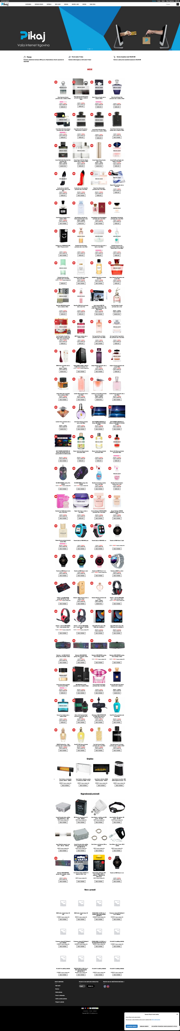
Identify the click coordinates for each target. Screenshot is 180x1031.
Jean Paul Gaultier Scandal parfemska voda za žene (116, 322)
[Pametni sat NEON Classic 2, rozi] (99, 577)
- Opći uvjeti (57, 1001)
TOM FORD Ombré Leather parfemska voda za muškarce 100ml (81, 701)
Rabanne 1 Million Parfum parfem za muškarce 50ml (81, 614)
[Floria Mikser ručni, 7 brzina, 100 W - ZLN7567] (117, 850)
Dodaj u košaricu (116, 153)
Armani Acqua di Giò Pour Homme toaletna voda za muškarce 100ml (81, 176)
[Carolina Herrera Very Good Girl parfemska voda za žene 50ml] (81, 194)
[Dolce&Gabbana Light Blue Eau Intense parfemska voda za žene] (81, 223)
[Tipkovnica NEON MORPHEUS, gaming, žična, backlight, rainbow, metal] (81, 661)
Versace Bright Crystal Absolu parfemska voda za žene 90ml (99, 701)
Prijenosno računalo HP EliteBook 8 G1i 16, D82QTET (81, 958)
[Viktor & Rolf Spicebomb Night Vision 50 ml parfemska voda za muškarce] (81, 721)
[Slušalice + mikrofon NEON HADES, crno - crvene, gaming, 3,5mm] (117, 603)
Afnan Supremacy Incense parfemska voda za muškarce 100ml (63, 114)
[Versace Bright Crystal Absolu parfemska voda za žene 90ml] (99, 690)
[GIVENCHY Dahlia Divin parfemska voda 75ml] (99, 283)
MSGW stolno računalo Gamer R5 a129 (81, 929)
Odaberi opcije (63, 182)
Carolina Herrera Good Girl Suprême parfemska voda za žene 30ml (63, 205)
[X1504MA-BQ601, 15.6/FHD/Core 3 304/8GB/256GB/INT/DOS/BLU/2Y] (99, 947)
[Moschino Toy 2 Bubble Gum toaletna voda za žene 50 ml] (63, 517)
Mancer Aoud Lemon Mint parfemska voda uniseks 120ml (81, 467)
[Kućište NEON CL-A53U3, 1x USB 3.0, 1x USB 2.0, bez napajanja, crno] (81, 371)
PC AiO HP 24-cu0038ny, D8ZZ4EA (117, 957)
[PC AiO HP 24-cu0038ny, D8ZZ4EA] (117, 947)
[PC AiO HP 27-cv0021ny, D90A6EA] (99, 974)
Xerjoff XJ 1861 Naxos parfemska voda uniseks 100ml (81, 761)
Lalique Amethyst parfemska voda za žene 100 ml (99, 382)
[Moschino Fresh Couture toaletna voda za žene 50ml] (99, 489)
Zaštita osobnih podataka (156, 1019)
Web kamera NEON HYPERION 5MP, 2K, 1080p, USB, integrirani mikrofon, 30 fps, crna (99, 732)
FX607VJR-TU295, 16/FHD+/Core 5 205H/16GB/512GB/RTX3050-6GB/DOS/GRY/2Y (81, 986)
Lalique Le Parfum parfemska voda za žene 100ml (117, 382)
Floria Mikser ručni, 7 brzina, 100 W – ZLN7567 (117, 861)
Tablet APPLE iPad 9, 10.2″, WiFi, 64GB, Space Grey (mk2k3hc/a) (117, 642)
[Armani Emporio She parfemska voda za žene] (99, 166)
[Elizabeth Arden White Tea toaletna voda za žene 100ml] (81, 283)
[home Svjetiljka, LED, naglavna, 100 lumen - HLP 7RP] (117, 823)
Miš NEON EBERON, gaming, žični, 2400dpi (81, 499)
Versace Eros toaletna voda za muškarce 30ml (63, 731)
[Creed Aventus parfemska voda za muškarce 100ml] (63, 223)
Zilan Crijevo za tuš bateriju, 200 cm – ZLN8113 (99, 861)
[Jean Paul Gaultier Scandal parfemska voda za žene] (117, 311)
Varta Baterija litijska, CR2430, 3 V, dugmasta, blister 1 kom (81, 889)
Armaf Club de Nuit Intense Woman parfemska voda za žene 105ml (63, 145)
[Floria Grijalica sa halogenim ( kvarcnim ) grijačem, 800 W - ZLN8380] (101, 785)
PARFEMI (84, 4)
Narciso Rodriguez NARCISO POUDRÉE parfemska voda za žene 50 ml (117, 528)
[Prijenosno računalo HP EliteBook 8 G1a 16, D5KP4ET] (117, 919)
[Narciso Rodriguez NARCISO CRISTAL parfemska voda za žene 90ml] (99, 517)
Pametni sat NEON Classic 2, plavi (81, 587)
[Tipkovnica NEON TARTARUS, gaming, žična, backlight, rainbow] (117, 661)
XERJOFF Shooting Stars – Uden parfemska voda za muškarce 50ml (63, 761)
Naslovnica (154, 1)
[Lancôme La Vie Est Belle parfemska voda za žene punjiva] (99, 399)
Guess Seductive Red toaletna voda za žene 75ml (117, 294)
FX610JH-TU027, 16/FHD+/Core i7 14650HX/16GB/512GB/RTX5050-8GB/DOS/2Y (99, 930)
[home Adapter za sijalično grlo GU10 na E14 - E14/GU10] (99, 823)
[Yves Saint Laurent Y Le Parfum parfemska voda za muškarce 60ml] (117, 750)
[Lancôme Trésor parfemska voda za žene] (63, 428)
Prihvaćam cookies (132, 1026)
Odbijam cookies (144, 1026)
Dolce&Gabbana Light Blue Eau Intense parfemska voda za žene (81, 234)
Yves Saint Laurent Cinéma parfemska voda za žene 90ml (99, 761)
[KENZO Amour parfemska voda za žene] (63, 371)
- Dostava (57, 1005)
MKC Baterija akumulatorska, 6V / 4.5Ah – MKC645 (81, 834)
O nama (159, 1)
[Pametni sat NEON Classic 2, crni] (63, 577)
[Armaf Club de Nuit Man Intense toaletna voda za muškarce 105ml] (117, 135)
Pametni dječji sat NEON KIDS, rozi (99, 556)
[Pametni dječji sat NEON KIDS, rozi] (99, 546)
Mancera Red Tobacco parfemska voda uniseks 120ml (117, 467)
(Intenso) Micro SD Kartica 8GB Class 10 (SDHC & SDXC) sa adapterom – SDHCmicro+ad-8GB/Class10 (99, 890)
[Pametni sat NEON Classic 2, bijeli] (117, 546)
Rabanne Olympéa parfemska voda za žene (99, 614)
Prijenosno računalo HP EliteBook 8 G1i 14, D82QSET (63, 958)
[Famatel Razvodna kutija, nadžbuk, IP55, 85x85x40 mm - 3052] (63, 823)
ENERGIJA (66, 4)
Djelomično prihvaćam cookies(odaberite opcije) (164, 1026)
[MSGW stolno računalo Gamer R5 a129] (81, 919)
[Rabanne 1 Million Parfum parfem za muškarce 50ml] (81, 603)
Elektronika (28, 4)
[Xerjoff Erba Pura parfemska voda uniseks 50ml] (117, 721)
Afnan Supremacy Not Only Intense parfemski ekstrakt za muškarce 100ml (81, 114)
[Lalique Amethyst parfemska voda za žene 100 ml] (99, 371)
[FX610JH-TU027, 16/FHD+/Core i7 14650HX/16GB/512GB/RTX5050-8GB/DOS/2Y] (99, 919)
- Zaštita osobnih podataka (61, 1014)
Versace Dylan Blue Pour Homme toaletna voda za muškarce (117, 701)
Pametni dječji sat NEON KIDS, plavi (81, 556)
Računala (49, 4)
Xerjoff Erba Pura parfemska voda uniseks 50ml (117, 731)
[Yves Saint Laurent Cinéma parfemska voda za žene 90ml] (99, 750)
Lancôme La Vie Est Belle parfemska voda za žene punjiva (99, 410)
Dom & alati (57, 4)
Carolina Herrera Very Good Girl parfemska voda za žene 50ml (81, 204)
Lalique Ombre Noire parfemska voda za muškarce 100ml (63, 410)
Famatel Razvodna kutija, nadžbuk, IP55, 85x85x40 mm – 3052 (63, 834)
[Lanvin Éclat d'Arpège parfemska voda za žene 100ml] (81, 428)
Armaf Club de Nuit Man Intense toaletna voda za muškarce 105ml (117, 145)
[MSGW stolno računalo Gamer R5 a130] (63, 919)
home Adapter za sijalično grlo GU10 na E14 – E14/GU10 (99, 834)
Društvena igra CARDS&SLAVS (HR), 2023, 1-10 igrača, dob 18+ (63, 262)
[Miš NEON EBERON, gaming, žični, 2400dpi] (81, 489)
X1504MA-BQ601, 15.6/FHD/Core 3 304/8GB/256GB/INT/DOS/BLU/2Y (99, 958)
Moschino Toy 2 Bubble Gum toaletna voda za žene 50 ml (63, 527)
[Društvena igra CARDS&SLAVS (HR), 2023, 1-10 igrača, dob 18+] (63, 251)
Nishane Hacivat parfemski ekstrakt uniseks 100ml (63, 557)
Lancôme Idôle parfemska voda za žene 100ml (81, 410)
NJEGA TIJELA (92, 4)
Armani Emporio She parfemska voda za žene (99, 176)
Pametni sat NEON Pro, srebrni (117, 587)
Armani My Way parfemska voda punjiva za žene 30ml (117, 176)
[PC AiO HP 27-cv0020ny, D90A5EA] (117, 974)
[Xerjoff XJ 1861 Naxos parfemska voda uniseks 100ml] (81, 750)
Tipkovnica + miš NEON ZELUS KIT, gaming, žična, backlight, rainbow (63, 671)
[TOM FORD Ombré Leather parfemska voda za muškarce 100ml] (81, 690)
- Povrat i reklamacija (60, 1011)
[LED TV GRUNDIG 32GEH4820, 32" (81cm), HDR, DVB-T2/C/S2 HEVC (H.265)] (99, 428)
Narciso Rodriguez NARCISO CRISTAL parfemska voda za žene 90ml (99, 527)
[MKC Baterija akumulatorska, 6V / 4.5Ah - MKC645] (81, 823)
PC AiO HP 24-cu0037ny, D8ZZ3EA (63, 984)
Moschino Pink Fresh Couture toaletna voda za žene (117, 499)
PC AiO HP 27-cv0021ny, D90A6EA (99, 984)
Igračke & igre (75, 4)
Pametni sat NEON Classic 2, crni (63, 587)
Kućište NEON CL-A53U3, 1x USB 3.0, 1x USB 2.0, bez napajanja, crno (81, 382)
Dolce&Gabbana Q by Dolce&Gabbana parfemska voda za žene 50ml (99, 234)
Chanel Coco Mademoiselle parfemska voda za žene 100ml (99, 204)
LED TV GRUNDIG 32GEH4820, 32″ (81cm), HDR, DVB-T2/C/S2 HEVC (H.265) (99, 439)
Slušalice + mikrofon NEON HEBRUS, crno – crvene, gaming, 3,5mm (63, 642)
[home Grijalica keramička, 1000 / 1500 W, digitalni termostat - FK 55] (65, 785)
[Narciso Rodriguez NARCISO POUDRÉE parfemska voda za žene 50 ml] (117, 517)
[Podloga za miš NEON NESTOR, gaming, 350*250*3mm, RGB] (63, 603)
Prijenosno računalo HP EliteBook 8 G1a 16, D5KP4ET (117, 929)
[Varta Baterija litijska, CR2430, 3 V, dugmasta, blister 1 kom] (81, 879)
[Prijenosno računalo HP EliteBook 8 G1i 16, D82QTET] (81, 947)
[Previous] (5, 36)
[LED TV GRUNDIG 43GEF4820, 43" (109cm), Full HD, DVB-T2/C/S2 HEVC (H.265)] (117, 428)
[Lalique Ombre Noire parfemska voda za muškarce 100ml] (63, 399)
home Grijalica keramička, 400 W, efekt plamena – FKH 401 (83, 795)
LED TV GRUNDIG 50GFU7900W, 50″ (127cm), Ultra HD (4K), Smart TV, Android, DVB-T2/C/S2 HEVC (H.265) (63, 468)
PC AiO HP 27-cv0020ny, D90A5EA (117, 984)
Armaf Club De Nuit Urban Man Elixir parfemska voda (63, 176)
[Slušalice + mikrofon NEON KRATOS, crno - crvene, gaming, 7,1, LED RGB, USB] (81, 632)
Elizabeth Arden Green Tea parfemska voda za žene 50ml (63, 294)
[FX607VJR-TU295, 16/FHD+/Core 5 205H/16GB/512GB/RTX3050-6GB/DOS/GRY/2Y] (81, 974)
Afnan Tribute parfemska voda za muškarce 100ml (99, 114)
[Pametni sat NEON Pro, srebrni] (117, 577)
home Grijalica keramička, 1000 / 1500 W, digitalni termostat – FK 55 (65, 795)
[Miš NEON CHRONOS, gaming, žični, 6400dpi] (63, 489)
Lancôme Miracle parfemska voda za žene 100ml (117, 410)
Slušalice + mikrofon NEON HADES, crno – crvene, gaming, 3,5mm (117, 614)
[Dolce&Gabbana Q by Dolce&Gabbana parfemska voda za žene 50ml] (99, 223)
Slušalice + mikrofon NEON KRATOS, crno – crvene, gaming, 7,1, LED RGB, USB (81, 643)
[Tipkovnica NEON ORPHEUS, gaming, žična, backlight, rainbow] (99, 661)
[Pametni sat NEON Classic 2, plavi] (81, 577)
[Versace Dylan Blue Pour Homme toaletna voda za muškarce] (117, 690)
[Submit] (178, 4)
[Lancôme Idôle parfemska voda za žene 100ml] (81, 399)
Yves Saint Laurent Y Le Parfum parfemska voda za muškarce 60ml (117, 761)
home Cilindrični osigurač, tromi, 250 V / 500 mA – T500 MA (63, 861)
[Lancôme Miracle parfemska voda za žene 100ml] (117, 399)
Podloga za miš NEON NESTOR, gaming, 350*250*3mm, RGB (63, 614)
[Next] (174, 36)
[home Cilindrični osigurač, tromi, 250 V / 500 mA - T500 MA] (63, 850)
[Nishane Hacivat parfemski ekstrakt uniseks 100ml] (63, 546)
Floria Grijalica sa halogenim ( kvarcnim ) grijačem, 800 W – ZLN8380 (101, 796)
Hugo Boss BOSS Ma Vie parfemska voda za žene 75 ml (81, 322)
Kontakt (163, 1)
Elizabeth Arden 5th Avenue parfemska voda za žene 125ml (81, 262)
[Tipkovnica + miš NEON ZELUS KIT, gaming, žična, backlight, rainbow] (63, 661)
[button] (177, 1014)
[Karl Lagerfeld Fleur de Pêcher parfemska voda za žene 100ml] (99, 342)
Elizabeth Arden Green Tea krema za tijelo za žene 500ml (98, 262)
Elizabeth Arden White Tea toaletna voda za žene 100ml (81, 294)
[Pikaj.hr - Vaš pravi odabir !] (12, 4)
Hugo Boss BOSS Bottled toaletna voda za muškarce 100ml (63, 322)
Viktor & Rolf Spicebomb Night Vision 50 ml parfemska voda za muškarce (81, 732)
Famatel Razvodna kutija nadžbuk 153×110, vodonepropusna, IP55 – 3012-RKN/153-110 (81, 862)
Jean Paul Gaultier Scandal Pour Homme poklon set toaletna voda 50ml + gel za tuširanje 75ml (63, 353)
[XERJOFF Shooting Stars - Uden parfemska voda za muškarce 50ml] (63, 750)
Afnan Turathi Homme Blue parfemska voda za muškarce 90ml (117, 114)
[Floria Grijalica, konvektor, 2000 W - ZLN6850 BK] (119, 785)
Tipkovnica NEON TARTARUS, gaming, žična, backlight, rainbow (116, 671)
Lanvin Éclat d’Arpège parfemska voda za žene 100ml (81, 438)
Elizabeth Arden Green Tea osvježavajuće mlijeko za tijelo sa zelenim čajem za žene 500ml (117, 263)
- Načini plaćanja (58, 1008)
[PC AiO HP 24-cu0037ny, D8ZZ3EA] (63, 974)
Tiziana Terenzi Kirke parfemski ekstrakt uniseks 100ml (63, 701)
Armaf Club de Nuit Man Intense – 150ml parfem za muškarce (81, 145)
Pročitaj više (63, 123)
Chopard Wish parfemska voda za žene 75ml (117, 201)
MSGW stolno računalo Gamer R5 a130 (63, 929)
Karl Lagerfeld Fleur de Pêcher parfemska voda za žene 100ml (99, 352)
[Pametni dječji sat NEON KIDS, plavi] (81, 546)
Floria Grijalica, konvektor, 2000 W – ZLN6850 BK (119, 795)
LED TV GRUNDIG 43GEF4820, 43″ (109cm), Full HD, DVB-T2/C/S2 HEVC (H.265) (117, 439)
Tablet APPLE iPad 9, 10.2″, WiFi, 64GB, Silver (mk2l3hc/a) (99, 642)
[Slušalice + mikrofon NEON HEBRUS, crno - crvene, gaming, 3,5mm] (63, 632)
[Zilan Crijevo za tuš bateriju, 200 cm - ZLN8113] (99, 850)
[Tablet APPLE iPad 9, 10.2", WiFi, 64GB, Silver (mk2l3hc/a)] (99, 632)
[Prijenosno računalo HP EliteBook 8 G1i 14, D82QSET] (63, 947)
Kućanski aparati (39, 4)
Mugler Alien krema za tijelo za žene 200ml (81, 527)
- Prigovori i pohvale (59, 1018)
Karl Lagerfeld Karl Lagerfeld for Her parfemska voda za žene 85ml (117, 352)
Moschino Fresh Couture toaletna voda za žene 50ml (99, 499)
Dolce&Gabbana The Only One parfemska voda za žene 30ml (117, 234)
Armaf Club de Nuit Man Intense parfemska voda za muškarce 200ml (99, 146)
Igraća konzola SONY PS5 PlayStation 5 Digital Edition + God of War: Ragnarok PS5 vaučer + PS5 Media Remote (99, 323)
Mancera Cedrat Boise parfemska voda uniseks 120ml (99, 467)
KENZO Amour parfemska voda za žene (63, 382)
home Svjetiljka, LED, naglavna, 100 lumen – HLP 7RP (117, 834)
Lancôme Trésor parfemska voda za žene (63, 438)
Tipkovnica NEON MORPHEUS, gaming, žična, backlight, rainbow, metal (81, 672)
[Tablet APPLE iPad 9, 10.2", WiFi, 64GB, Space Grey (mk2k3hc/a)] (117, 632)
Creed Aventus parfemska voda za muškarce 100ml (63, 234)
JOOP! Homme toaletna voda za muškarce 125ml (81, 352)
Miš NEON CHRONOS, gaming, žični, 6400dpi (63, 499)
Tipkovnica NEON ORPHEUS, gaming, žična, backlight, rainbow (99, 671)
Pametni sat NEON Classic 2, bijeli (117, 556)
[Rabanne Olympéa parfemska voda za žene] (99, 603)
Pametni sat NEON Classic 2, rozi (99, 587)
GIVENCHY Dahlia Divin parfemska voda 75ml (99, 294)
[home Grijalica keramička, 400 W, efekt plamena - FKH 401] (83, 785)
